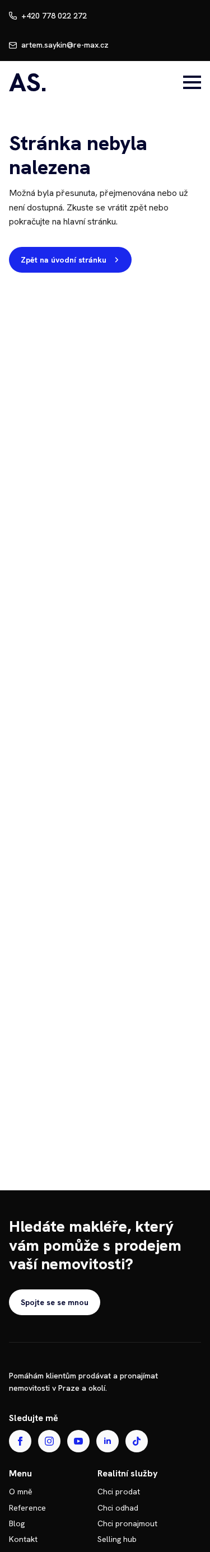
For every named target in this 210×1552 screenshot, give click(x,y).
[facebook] (20, 1441)
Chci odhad (117, 1508)
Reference (27, 1508)
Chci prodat (118, 1491)
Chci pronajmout (127, 1523)
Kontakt (23, 1539)
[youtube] (78, 1441)
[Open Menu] (192, 82)
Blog (17, 1523)
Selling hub (117, 1539)
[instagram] (49, 1441)
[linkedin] (107, 1441)
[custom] (136, 1441)
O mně (20, 1491)
